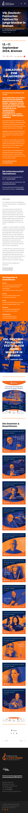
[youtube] (5, 810)
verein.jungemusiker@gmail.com (13, 791)
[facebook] (2, 810)
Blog (5, 32)
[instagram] (7, 810)
